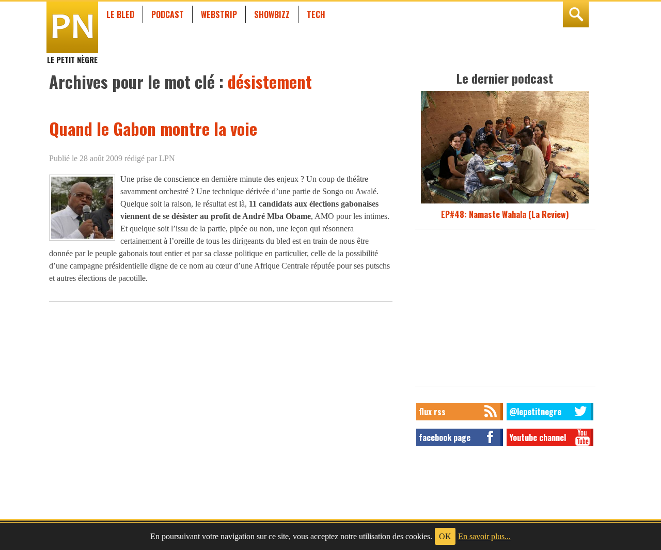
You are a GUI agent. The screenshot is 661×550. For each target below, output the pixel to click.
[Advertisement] (505, 310)
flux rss (432, 411)
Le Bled (120, 14)
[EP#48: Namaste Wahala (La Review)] (505, 202)
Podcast (167, 14)
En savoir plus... (484, 536)
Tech (316, 14)
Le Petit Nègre (72, 55)
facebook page (444, 437)
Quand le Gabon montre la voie (153, 128)
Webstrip (219, 14)
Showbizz (272, 14)
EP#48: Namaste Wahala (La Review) (505, 214)
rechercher (576, 14)
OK (445, 536)
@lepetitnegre (535, 411)
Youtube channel (537, 437)
